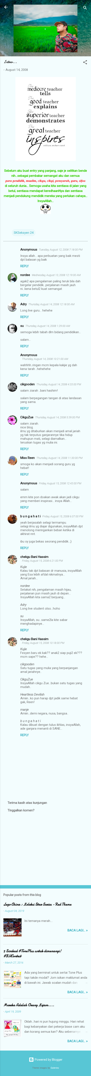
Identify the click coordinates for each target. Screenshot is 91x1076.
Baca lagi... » (78, 930)
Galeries (55, 1068)
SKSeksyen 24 (23, 233)
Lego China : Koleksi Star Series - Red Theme (37, 904)
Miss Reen (27, 458)
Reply (24, 266)
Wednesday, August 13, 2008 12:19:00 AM (56, 275)
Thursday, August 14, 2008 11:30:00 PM (59, 457)
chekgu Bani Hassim (34, 557)
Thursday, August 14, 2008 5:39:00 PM (57, 417)
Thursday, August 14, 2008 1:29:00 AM (47, 325)
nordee (25, 275)
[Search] (85, 8)
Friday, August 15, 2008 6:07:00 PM (62, 516)
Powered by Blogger (48, 1059)
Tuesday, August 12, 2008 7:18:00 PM (61, 249)
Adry (23, 304)
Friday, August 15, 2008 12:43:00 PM (60, 483)
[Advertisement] (45, 849)
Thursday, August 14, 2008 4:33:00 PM (58, 384)
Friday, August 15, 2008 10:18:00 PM (43, 642)
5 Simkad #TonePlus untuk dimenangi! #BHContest (32, 953)
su (22, 326)
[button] (85, 63)
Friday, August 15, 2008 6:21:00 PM (42, 560)
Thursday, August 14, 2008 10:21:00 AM (45, 358)
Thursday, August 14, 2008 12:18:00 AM (51, 304)
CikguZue (26, 417)
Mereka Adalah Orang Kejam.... (28, 1005)
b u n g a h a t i (30, 516)
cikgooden (27, 384)
